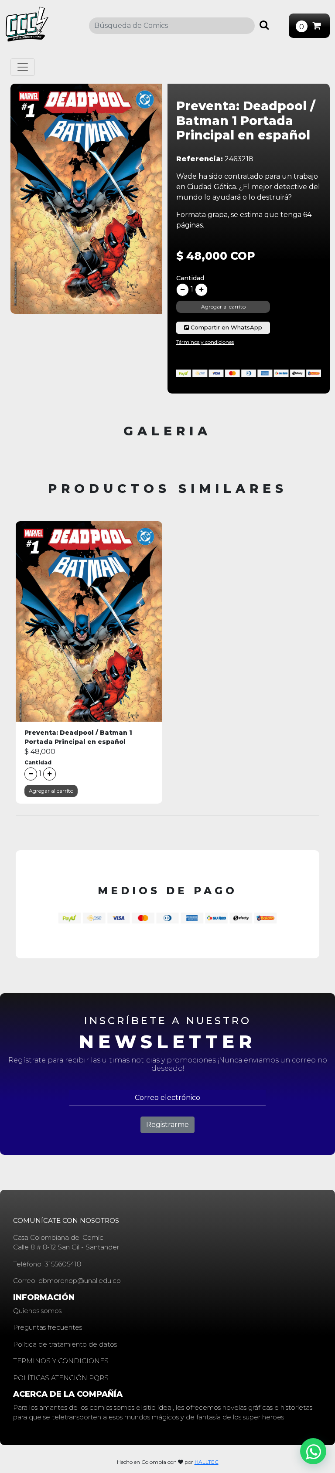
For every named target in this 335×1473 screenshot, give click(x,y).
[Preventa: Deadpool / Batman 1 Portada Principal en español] (89, 632)
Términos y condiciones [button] (205, 342)
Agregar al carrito (223, 306)
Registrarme (167, 1124)
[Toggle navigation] (22, 67)
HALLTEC (207, 1462)
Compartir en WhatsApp (225, 327)
